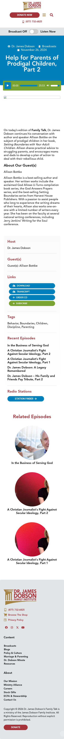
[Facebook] (6, 627)
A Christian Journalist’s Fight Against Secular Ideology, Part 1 (28, 360)
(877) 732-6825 (34, 21)
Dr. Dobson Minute (14, 660)
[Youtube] (23, 627)
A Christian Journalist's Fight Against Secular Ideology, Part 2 (32, 511)
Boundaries (27, 323)
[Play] (7, 85)
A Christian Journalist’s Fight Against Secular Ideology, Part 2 (28, 352)
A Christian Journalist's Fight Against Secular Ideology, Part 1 (32, 561)
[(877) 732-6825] (23, 22)
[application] (32, 85)
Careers (8, 688)
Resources (9, 663)
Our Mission (10, 681)
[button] (32, 297)
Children (41, 323)
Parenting (28, 327)
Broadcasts (49, 46)
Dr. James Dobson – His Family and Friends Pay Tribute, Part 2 (31, 377)
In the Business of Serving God (28, 345)
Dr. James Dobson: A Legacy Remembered (26, 369)
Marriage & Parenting (16, 656)
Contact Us (10, 699)
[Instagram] (12, 627)
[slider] (28, 85)
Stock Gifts (10, 692)
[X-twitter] (17, 627)
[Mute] (48, 85)
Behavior (12, 323)
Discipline (13, 327)
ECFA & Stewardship (15, 696)
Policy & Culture (13, 653)
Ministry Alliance (13, 684)
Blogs (7, 649)
